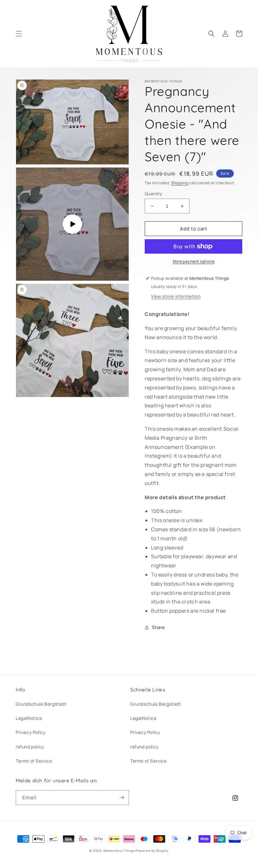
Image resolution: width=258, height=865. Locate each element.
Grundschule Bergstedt (41, 704)
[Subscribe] (122, 797)
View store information (175, 296)
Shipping (179, 182)
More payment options (194, 261)
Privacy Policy (30, 732)
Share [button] (158, 627)
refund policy (30, 747)
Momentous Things (119, 850)
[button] (19, 34)
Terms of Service (34, 761)
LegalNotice (29, 718)
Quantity (153, 193)
